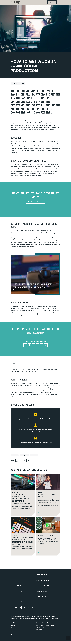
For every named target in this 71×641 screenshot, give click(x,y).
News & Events (42, 580)
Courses (14, 575)
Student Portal (17, 602)
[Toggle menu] (59, 2)
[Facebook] (25, 345)
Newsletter (13, 622)
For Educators (42, 586)
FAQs (12, 634)
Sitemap (13, 629)
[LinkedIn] (37, 345)
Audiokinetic (14, 369)
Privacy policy (14, 627)
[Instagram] (29, 345)
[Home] (15, 2)
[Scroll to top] (68, 638)
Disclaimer (13, 625)
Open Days (15, 596)
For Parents (16, 586)
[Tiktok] (46, 345)
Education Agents (15, 632)
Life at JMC (41, 575)
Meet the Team (42, 591)
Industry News (15, 455)
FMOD (23, 369)
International (17, 580)
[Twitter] (41, 345)
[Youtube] (33, 345)
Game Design (34, 455)
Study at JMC (16, 591)
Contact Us (41, 596)
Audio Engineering (24, 455)
